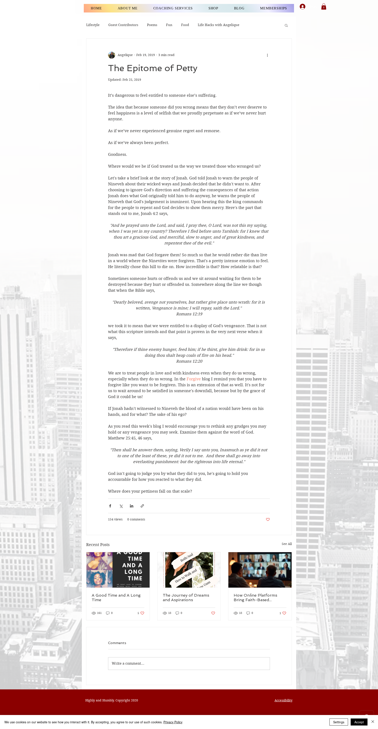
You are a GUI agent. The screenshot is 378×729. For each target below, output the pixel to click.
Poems (152, 25)
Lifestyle (93, 25)
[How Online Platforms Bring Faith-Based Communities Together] (260, 570)
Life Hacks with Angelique (218, 25)
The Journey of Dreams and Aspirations (186, 597)
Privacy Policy (172, 722)
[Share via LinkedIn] (132, 506)
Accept (359, 722)
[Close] (372, 721)
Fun (169, 25)
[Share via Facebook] (110, 506)
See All (287, 544)
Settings (338, 722)
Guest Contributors (123, 25)
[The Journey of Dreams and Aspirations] (189, 570)
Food (185, 25)
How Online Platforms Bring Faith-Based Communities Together (256, 597)
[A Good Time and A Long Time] (118, 570)
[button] (323, 6)
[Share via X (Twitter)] (121, 506)
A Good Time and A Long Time (116, 597)
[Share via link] (142, 506)
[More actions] (267, 55)
